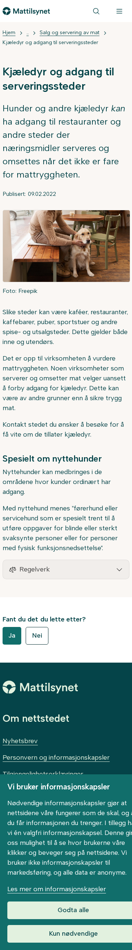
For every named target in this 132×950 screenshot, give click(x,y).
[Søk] (96, 11)
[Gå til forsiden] (26, 11)
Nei (37, 635)
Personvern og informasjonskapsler (56, 757)
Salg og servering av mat (69, 32)
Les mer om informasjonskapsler (56, 889)
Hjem (9, 32)
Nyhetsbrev (20, 741)
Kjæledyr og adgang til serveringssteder (50, 42)
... (27, 32)
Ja (11, 635)
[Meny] (119, 11)
